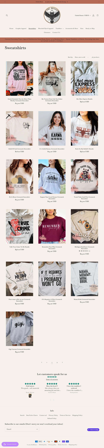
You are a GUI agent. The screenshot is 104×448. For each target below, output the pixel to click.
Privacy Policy (53, 415)
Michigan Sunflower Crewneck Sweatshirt (84, 247)
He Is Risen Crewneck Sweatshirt (19, 197)
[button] (7, 15)
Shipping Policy (77, 415)
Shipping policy (73, 444)
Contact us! (43, 415)
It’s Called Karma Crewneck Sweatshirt (52, 149)
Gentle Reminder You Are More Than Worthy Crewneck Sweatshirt (19, 100)
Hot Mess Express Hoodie (85, 99)
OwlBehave (34, 444)
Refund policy (43, 444)
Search (22, 415)
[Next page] (62, 362)
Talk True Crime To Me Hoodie (20, 247)
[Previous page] (42, 362)
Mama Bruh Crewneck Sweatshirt (84, 299)
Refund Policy (52, 418)
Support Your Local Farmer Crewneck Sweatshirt (52, 198)
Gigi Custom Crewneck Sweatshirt (19, 349)
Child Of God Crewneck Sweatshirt (19, 149)
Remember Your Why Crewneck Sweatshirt (52, 247)
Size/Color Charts (32, 415)
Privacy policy (52, 444)
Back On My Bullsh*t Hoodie (84, 149)
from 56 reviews (52, 379)
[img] (52, 377)
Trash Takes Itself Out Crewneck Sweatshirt (84, 198)
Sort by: (70, 57)
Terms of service (62, 444)
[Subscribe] (37, 429)
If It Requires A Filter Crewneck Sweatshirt (52, 300)
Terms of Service (65, 415)
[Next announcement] (99, 2)
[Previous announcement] (5, 2)
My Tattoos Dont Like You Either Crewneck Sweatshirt (52, 100)
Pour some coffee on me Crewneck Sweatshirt (19, 300)
